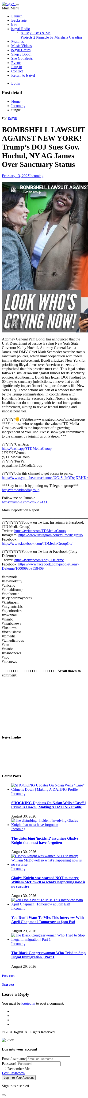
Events (16, 63)
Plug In (16, 67)
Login (15, 83)
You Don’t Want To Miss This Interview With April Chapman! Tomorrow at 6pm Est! (47, 920)
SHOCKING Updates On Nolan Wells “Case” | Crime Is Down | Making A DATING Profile (48, 805)
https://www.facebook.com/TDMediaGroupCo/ (37, 543)
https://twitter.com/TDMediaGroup (40, 531)
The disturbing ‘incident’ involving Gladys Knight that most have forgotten (44, 840)
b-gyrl (12, 118)
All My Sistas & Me (35, 33)
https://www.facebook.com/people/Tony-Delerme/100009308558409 (40, 566)
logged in (28, 1003)
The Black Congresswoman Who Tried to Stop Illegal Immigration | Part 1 (48, 955)
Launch (17, 16)
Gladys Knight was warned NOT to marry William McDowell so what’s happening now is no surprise (48, 882)
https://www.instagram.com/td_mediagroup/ (50, 535)
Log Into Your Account (19, 1077)
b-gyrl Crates (21, 50)
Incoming (36, 176)
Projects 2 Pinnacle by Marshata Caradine (51, 37)
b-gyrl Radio (20, 29)
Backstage (19, 20)
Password (9, 1064)
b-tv (14, 25)
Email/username (14, 1059)
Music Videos (21, 46)
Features (17, 41)
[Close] (4, 1095)
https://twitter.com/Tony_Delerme (39, 560)
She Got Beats (22, 58)
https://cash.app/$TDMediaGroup (27, 448)
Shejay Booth (21, 54)
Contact (17, 71)
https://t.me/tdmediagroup (20, 490)
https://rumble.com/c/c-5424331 (25, 502)
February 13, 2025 (15, 176)
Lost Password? (13, 1073)
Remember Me (18, 1069)
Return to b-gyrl (23, 75)
